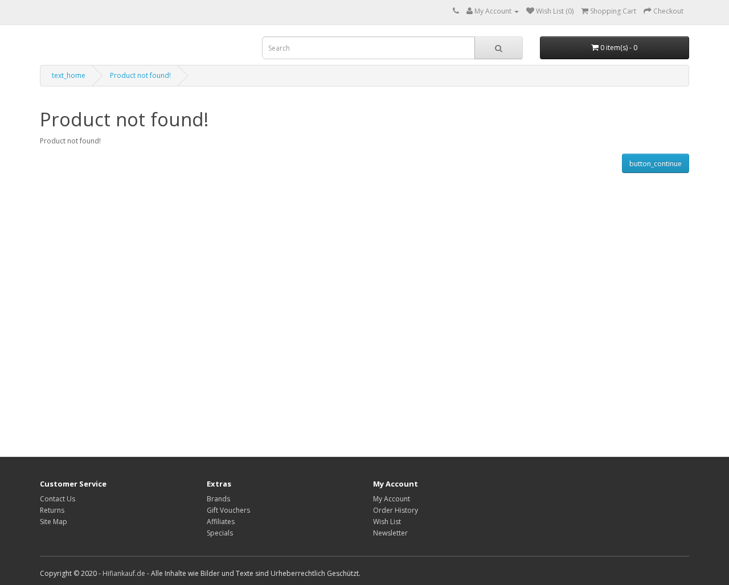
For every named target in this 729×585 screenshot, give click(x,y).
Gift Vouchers (228, 510)
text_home (68, 75)
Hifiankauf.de (124, 573)
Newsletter (390, 533)
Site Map (53, 521)
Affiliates (221, 521)
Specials (220, 533)
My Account (391, 499)
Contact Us (57, 499)
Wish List (387, 521)
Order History (395, 510)
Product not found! (140, 75)
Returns (52, 510)
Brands (218, 499)
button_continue (655, 163)
